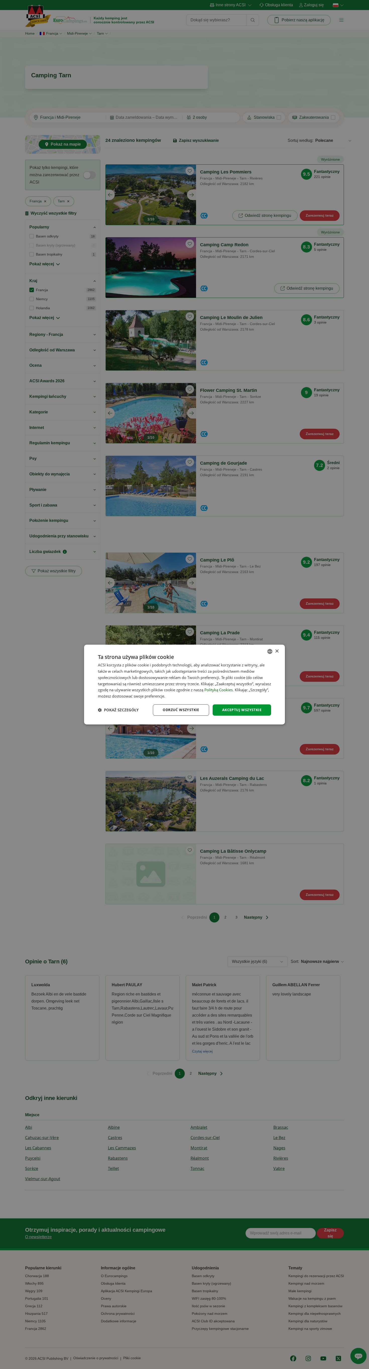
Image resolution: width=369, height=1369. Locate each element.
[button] (118, 710)
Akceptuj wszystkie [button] (242, 709)
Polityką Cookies (218, 690)
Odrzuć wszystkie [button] (181, 709)
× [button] (277, 651)
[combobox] (269, 651)
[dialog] (184, 684)
